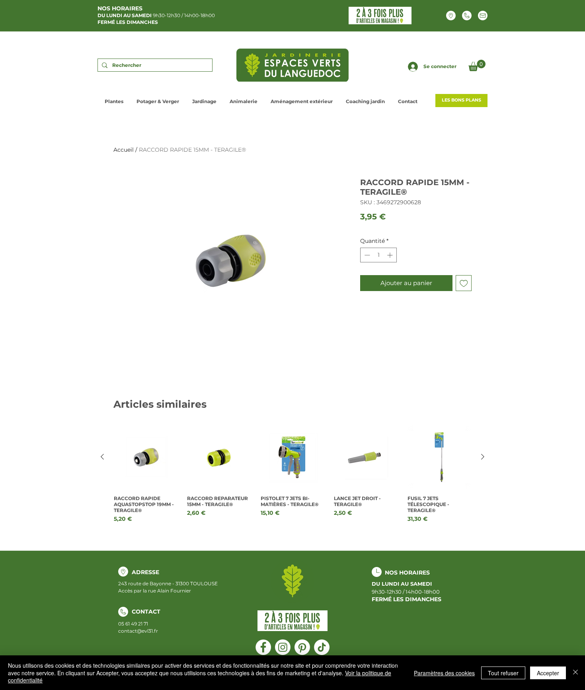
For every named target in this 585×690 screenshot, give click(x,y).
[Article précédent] (102, 456)
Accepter (548, 673)
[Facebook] (263, 647)
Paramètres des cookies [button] (444, 673)
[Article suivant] (483, 456)
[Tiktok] (322, 647)
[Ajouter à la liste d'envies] (464, 283)
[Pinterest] (302, 647)
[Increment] (391, 255)
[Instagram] (283, 647)
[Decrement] (366, 255)
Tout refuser (503, 673)
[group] (293, 474)
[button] (477, 65)
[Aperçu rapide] (145, 457)
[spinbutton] (378, 255)
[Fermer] (575, 673)
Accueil (123, 149)
